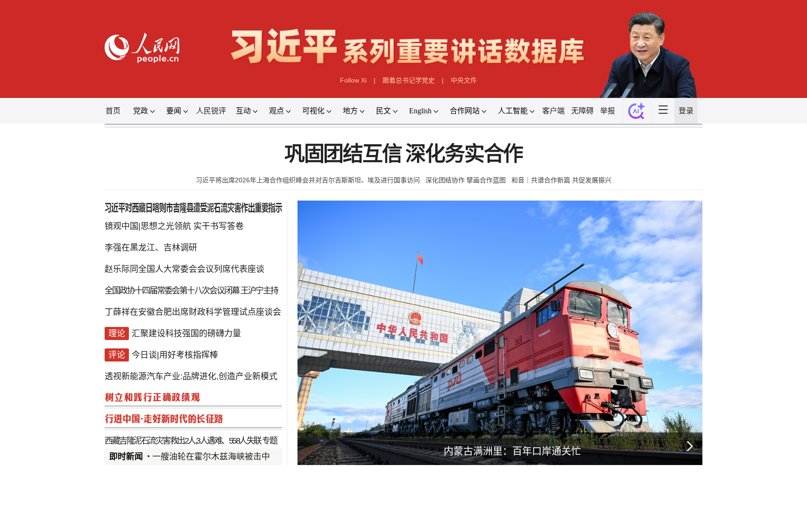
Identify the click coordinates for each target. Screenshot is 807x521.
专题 (269, 440)
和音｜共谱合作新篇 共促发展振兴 (561, 180)
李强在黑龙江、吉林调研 (151, 247)
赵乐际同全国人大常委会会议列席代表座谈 (184, 269)
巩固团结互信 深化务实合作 (403, 154)
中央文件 (464, 80)
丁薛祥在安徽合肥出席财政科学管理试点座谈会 (193, 312)
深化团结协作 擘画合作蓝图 (465, 180)
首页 (113, 111)
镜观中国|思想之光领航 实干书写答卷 (174, 226)
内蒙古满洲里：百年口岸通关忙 (512, 450)
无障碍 (582, 111)
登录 (686, 111)
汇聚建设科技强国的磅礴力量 (186, 333)
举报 (607, 111)
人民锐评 (211, 111)
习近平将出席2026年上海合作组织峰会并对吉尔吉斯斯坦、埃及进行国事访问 (308, 180)
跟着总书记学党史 (408, 80)
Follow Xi (353, 80)
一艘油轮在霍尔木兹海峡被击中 (211, 456)
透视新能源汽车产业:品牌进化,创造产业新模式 (191, 376)
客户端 (553, 111)
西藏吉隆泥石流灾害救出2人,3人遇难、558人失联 (183, 440)
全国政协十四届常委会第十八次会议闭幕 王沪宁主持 (191, 290)
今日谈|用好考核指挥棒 (175, 355)
